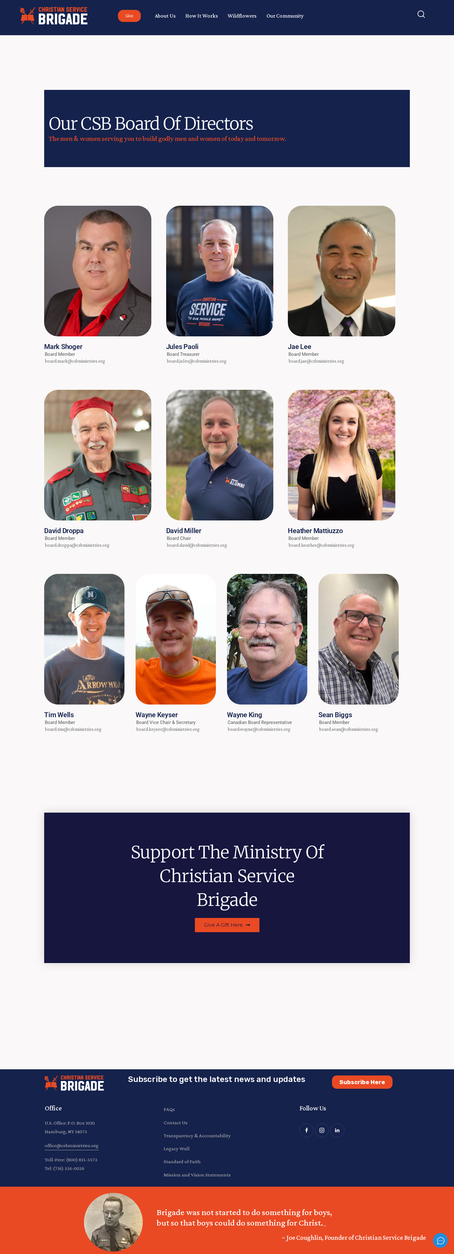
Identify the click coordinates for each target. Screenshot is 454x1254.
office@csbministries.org (72, 1145)
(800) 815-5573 (81, 1160)
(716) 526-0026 (68, 1168)
